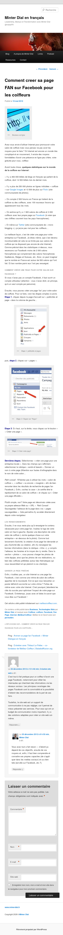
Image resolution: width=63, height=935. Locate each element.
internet (13, 614)
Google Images (16, 189)
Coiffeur (31, 612)
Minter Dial (9, 612)
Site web (14, 876)
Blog (7, 53)
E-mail (14, 862)
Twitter (22, 224)
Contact (23, 59)
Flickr (46, 189)
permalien (9, 617)
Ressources (10, 59)
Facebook (40, 215)
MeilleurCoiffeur (25, 614)
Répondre (14, 724)
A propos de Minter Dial (23, 53)
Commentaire (17, 809)
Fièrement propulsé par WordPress (31, 929)
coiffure (39, 612)
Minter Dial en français (24, 17)
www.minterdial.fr (12, 907)
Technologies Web (47, 609)
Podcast (50, 53)
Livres (40, 53)
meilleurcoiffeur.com (48, 603)
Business (34, 609)
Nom (14, 846)
